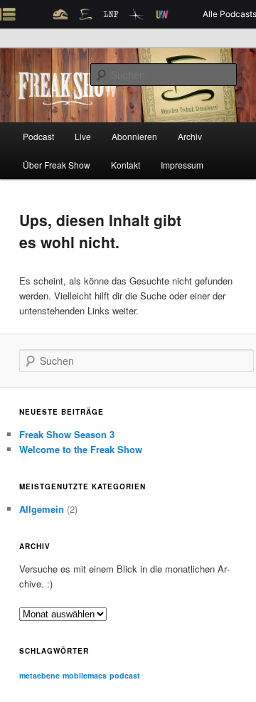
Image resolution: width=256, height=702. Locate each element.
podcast (125, 675)
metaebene (39, 675)
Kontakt (125, 165)
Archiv (190, 136)
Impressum (182, 165)
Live (83, 136)
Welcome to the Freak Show (80, 449)
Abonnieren (134, 136)
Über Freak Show (56, 165)
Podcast (38, 136)
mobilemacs (85, 675)
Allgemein (41, 509)
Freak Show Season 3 (66, 434)
